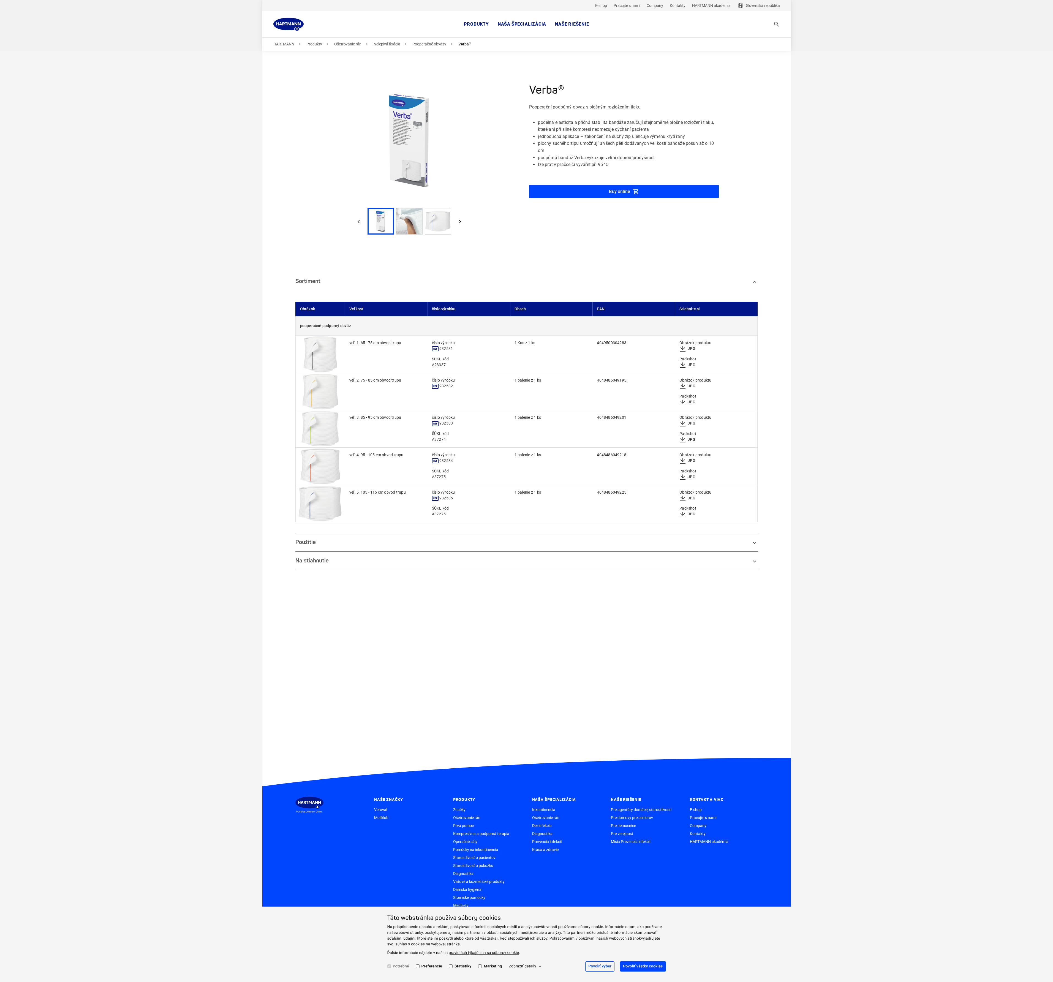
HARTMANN (283, 44)
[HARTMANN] (288, 24)
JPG (691, 348)
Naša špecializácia (522, 24)
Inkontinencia (543, 809)
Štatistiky (463, 966)
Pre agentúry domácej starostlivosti (641, 809)
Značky (459, 809)
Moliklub (381, 817)
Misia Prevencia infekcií (630, 841)
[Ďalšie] (460, 221)
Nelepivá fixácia (387, 44)
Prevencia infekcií (547, 841)
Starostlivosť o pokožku (473, 865)
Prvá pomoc (463, 825)
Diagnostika (463, 873)
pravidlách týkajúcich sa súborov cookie (484, 953)
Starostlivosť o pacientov (474, 857)
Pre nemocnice (623, 825)
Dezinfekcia (542, 825)
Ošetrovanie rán (347, 44)
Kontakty (677, 5)
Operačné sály (465, 841)
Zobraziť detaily (522, 966)
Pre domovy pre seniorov (632, 817)
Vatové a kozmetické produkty (479, 881)
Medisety (461, 905)
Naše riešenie (572, 24)
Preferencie (431, 966)
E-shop (601, 5)
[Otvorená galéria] (320, 354)
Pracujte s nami (627, 5)
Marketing (493, 966)
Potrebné (401, 966)
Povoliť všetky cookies (643, 966)
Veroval (380, 809)
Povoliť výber (599, 966)
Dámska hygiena (467, 889)
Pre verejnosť (622, 833)
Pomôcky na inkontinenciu (475, 849)
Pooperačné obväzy (429, 44)
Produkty (476, 24)
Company (655, 5)
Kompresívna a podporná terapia (481, 833)
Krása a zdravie (545, 849)
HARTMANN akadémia (711, 5)
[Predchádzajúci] (359, 221)
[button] (409, 140)
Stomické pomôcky (469, 897)
